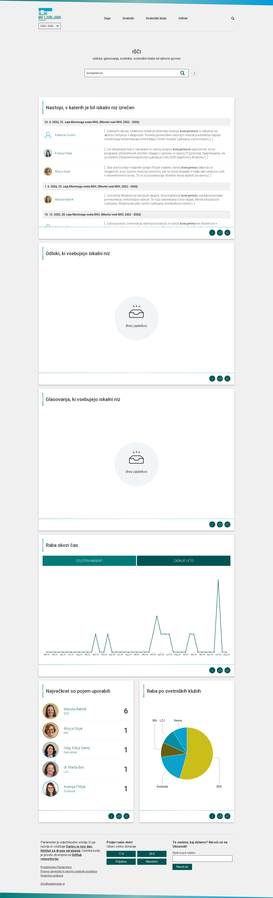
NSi (66, 733)
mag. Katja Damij (77, 748)
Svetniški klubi (156, 18)
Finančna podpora (52, 875)
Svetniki (128, 18)
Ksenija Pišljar (63, 153)
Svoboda (69, 791)
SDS (66, 713)
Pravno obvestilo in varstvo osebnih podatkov (69, 871)
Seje (107, 18)
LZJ (66, 771)
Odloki (183, 18)
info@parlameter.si (53, 883)
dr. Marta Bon (74, 767)
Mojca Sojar (62, 171)
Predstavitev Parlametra (56, 867)
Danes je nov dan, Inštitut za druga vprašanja (67, 849)
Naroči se (182, 866)
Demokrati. (70, 752)
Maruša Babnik (64, 199)
